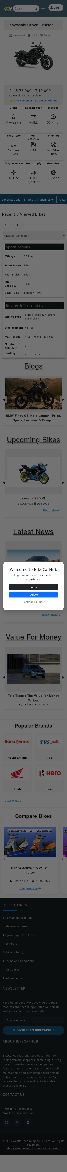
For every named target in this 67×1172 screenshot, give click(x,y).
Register (33, 594)
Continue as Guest (33, 602)
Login (33, 587)
